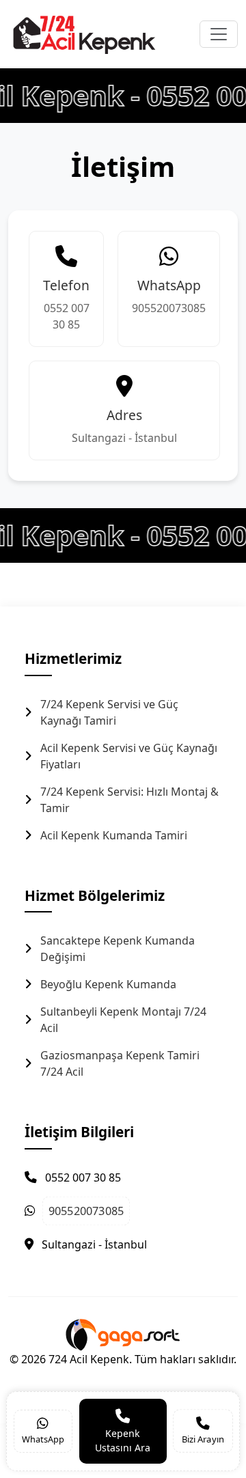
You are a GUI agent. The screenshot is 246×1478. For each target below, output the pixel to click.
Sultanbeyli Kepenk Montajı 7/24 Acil (123, 1019)
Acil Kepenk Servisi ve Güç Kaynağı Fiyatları (128, 756)
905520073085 (169, 308)
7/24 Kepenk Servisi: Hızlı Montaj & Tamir (129, 799)
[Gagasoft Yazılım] (123, 1333)
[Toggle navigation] (219, 34)
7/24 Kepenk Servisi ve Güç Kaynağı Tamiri (109, 712)
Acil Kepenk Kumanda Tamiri (113, 835)
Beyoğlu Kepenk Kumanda (108, 984)
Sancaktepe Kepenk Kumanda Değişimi (117, 948)
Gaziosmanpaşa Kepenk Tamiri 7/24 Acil (120, 1063)
